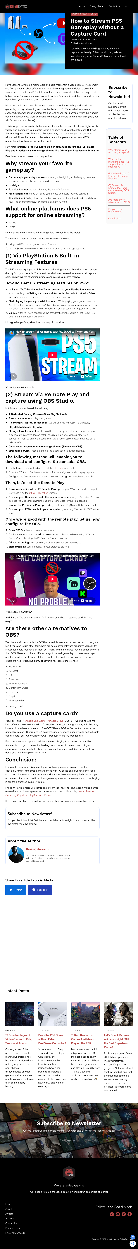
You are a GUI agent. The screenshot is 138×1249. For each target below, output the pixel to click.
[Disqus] (69, 941)
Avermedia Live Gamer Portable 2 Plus (42, 720)
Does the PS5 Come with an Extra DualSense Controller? (52, 1039)
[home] (16, 7)
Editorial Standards (15, 1232)
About (82, 6)
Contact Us (114, 6)
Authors (9, 1218)
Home (8, 1204)
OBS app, (58, 467)
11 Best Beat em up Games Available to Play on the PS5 (83, 1039)
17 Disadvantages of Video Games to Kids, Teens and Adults (18, 1039)
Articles (9, 1213)
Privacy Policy (12, 1228)
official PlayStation (39, 492)
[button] (97, 6)
